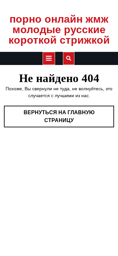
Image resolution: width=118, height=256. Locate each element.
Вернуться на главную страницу (65, 118)
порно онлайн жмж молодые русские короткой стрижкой (59, 29)
